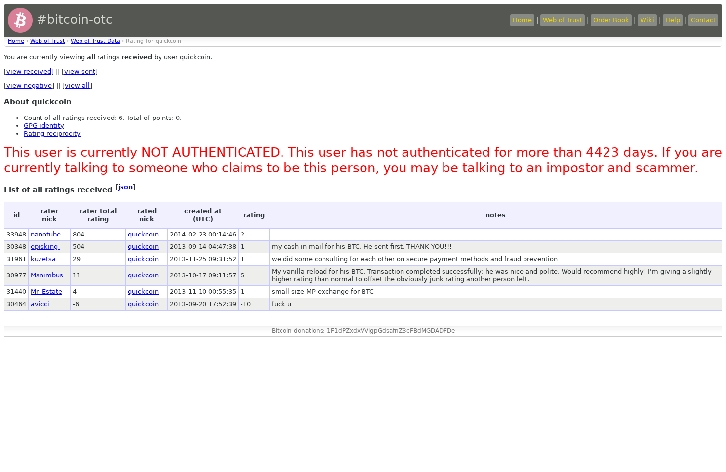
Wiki (647, 20)
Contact (703, 20)
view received (28, 71)
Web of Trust (562, 20)
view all (77, 85)
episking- (45, 246)
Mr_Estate (46, 291)
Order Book (611, 20)
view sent (79, 71)
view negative (29, 85)
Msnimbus (47, 275)
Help (672, 20)
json (125, 187)
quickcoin (143, 234)
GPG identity (44, 125)
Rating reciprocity (52, 133)
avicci (40, 304)
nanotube (46, 234)
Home (522, 20)
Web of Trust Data (95, 41)
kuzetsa (43, 259)
